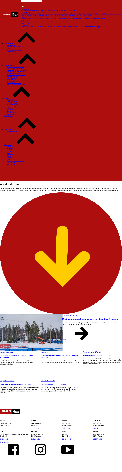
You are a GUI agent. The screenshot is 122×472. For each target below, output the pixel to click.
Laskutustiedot (88, 27)
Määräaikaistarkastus (68, 15)
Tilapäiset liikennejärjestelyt (84, 15)
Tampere (50, 27)
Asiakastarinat (94, 19)
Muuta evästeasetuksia (7, 471)
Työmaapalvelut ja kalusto (75, 27)
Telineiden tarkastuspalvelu (29, 14)
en (21, 3)
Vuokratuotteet (25, 9)
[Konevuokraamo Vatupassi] (9, 16)
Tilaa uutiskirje (4, 442)
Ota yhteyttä (97, 27)
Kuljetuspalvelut (48, 15)
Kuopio (35, 27)
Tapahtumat (102, 19)
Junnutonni (86, 19)
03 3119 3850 (35, 439)
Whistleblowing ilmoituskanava (41, 471)
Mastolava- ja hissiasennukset (64, 14)
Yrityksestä (24, 19)
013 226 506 (66, 428)
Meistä (23, 17)
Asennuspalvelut (37, 15)
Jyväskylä (30, 27)
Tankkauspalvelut (26, 15)
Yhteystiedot (25, 25)
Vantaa (59, 27)
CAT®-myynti (71, 10)
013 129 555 (4, 428)
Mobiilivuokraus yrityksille (38, 10)
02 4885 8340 (66, 439)
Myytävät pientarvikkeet (59, 10)
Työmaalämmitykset (97, 14)
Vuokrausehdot (25, 22)
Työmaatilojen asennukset (82, 14)
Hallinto (64, 27)
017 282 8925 (35, 428)
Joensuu (24, 27)
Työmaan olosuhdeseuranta (113, 14)
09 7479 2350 (97, 439)
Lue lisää (65, 339)
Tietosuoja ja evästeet (23, 471)
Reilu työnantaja (33, 19)
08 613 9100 (4, 439)
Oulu (45, 27)
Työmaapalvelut (26, 12)
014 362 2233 (97, 428)
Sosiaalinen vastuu (56, 19)
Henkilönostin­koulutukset (46, 14)
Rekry (74, 19)
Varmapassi (57, 15)
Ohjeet (49, 10)
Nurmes (40, 27)
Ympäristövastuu (44, 19)
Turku (55, 27)
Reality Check (67, 19)
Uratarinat (79, 19)
